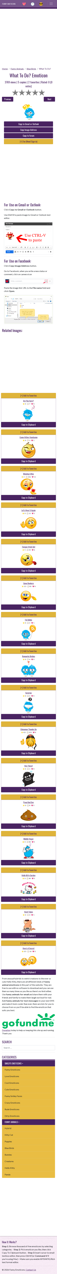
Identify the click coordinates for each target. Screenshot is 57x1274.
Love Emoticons (12, 1076)
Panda (7, 1174)
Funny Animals (17, 68)
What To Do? (45, 68)
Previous (7, 99)
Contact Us (31, 1269)
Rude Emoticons (12, 1109)
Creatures (9, 1161)
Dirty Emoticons (12, 1116)
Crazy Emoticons (12, 1102)
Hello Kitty (10, 1168)
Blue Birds (31, 68)
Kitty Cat (9, 1135)
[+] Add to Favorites (28, 395)
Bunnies (8, 1154)
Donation (6, 1030)
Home (5, 68)
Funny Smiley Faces (13, 1096)
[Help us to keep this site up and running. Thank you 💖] (28, 1020)
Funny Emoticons (12, 1069)
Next (49, 99)
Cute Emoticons (12, 1089)
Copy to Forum (28, 135)
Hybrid (8, 1128)
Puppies (8, 1141)
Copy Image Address (28, 129)
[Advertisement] (28, 37)
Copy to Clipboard (28, 424)
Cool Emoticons (12, 1083)
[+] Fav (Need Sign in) (28, 141)
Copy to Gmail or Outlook (28, 124)
